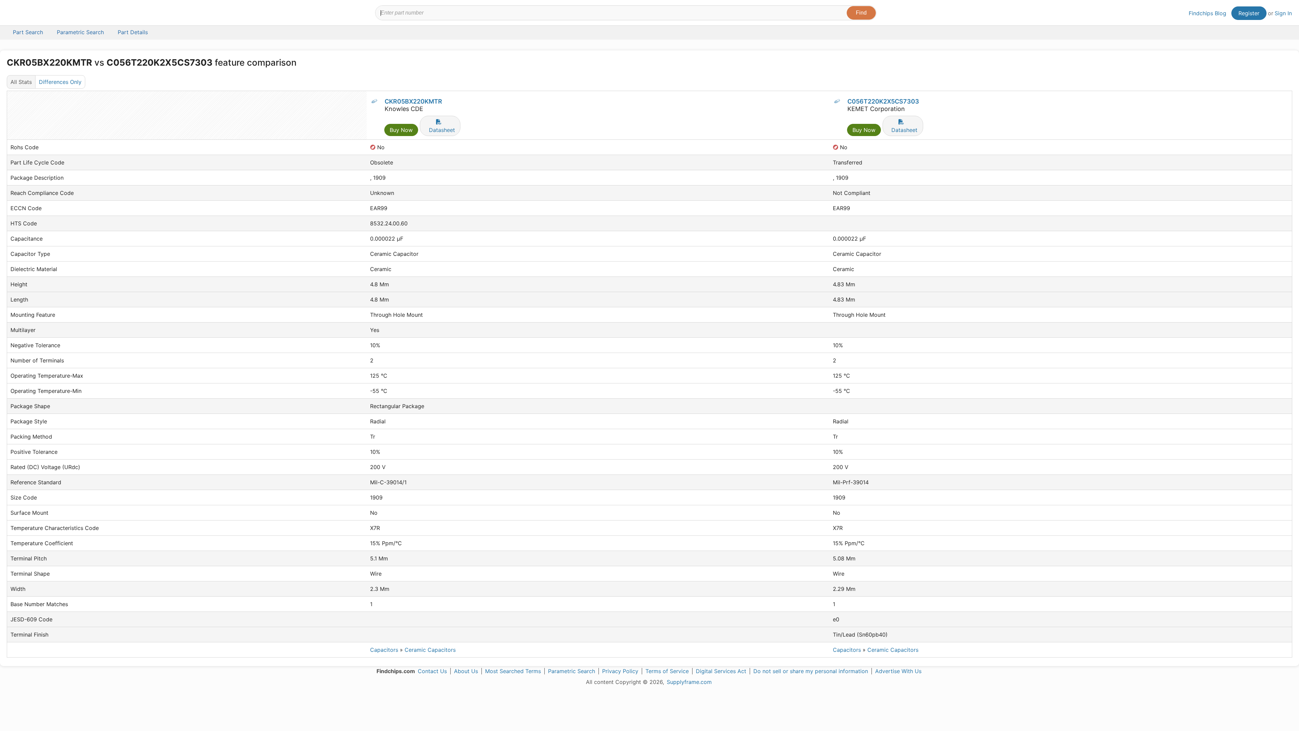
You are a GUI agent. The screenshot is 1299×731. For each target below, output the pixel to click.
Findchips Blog (1207, 13)
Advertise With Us (898, 671)
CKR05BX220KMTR (413, 101)
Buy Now (401, 130)
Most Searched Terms (513, 671)
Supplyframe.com (689, 682)
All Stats (21, 82)
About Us (466, 671)
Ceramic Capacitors (430, 649)
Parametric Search (571, 671)
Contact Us (432, 671)
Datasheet (442, 130)
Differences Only (60, 82)
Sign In (1283, 13)
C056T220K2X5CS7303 (883, 101)
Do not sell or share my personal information (810, 671)
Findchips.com (29, 14)
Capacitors (384, 649)
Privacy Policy (620, 671)
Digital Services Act (721, 671)
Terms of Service (667, 671)
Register (1248, 13)
